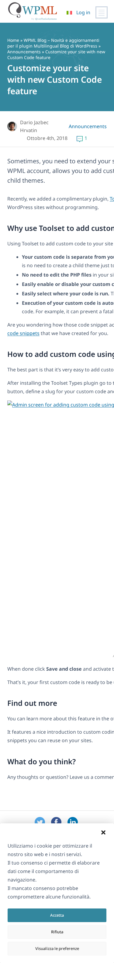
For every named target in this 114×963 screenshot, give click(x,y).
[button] (103, 832)
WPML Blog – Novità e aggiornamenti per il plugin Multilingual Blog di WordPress (53, 43)
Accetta (57, 915)
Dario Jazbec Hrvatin (34, 126)
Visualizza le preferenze (57, 948)
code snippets (23, 333)
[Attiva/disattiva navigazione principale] (101, 12)
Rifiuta (57, 932)
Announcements (24, 52)
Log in (83, 12)
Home (13, 40)
